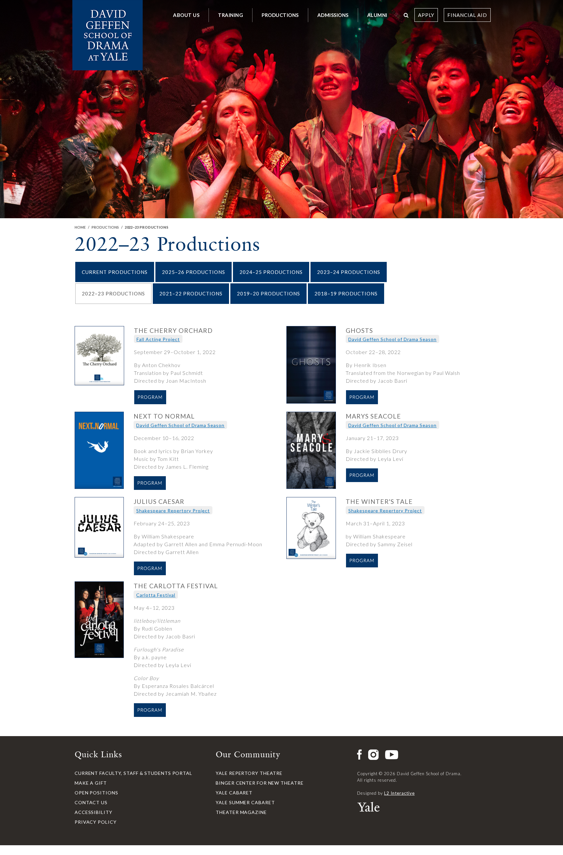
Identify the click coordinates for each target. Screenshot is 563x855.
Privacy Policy (96, 822)
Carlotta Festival (155, 595)
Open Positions (96, 792)
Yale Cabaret (234, 792)
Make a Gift (91, 783)
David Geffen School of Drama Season (392, 339)
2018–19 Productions (346, 293)
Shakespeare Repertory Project (173, 510)
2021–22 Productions (191, 293)
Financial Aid (467, 15)
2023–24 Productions (348, 272)
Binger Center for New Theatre (259, 783)
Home (80, 227)
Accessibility (93, 812)
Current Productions (115, 272)
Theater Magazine (241, 812)
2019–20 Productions (268, 293)
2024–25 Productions (271, 272)
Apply (426, 15)
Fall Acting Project (158, 339)
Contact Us (91, 802)
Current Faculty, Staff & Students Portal (133, 773)
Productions (105, 227)
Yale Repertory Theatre (249, 773)
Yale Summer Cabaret (245, 802)
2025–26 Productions (193, 272)
